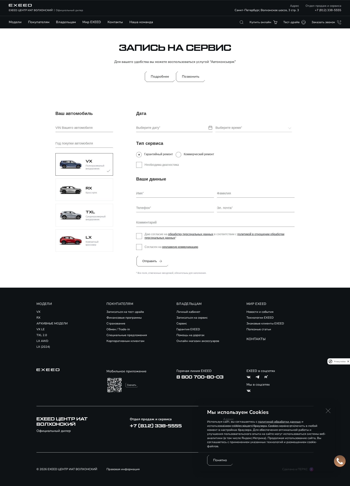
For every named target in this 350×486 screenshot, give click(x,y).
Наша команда (141, 22)
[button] (328, 410)
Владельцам (66, 22)
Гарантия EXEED (188, 329)
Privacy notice (339, 361)
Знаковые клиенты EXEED (265, 323)
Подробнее (160, 76)
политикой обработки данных (279, 422)
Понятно (220, 460)
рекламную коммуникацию (180, 246)
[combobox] (251, 128)
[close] (348, 361)
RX (38, 317)
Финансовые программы (124, 317)
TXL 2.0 (41, 335)
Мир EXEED (91, 22)
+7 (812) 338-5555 (328, 10)
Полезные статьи (258, 329)
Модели (15, 22)
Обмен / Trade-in (118, 329)
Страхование (115, 323)
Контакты (115, 22)
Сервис (181, 323)
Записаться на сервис (192, 317)
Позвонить (190, 76)
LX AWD (42, 341)
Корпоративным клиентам (125, 341)
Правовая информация (123, 469)
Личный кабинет (188, 311)
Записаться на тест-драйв (125, 311)
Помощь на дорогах (190, 335)
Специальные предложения (126, 335)
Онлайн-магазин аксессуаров (197, 341)
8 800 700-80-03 (199, 377)
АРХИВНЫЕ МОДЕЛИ (52, 323)
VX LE (40, 329)
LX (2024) (43, 346)
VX (38, 311)
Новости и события (259, 311)
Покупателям (38, 22)
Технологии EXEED (260, 317)
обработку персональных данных (190, 234)
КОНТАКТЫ (256, 339)
